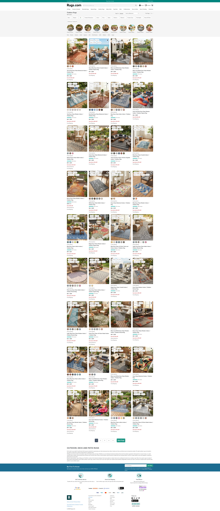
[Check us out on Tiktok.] (136, 498)
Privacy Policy (146, 467)
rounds (71, 34)
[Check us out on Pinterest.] (139, 498)
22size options (114, 328)
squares (85, 34)
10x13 (109, 34)
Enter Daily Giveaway (92, 507)
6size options (92, 288)
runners (76, 34)
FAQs (111, 498)
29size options (92, 153)
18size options (114, 285)
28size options (114, 112)
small (81, 34)
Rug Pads (115, 9)
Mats (120, 9)
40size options (92, 241)
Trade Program (91, 506)
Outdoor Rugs (101, 9)
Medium (104, 34)
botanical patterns (115, 453)
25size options (70, 331)
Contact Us (112, 495)
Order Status (150, 1)
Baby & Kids (108, 9)
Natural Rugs (93, 9)
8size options (135, 201)
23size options (136, 153)
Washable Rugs (85, 9)
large (113, 34)
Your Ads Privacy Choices (73, 504)
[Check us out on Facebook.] (132, 498)
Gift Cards (90, 497)
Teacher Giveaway (91, 508)
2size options (70, 68)
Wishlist (149, 5)
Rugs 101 (111, 501)
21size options (114, 66)
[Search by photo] (84, 5)
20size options (136, 68)
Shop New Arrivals (110, 1)
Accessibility (112, 504)
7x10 (89, 34)
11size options (92, 112)
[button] (69, 17)
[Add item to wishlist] (86, 40)
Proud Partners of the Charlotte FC (94, 495)
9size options (70, 420)
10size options (92, 66)
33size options (136, 244)
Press (111, 506)
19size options (136, 109)
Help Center (112, 500)
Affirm (89, 503)
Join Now (150, 465)
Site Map (90, 501)
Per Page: (148, 13)
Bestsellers (90, 504)
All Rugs (68, 9)
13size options (136, 328)
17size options (114, 244)
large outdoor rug (136, 455)
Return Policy (112, 503)
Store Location (91, 500)
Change (121, 13)
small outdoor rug (104, 455)
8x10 (100, 34)
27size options (70, 112)
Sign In (142, 5)
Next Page (121, 440)
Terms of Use (70, 501)
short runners (94, 34)
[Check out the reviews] (136, 505)
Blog (89, 498)
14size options (136, 374)
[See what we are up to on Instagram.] (134, 498)
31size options (114, 155)
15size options (92, 201)
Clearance (151, 9)
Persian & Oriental (76, 9)
